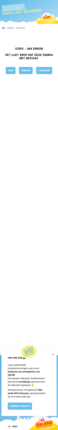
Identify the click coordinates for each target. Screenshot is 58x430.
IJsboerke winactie (20, 406)
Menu (14, 426)
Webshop (26, 70)
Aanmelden (44, 70)
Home (10, 70)
